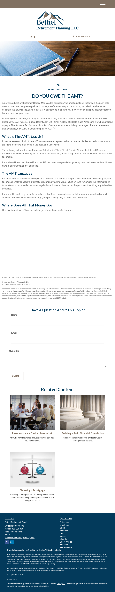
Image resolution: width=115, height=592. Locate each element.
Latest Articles (66, 541)
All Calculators (66, 547)
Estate (62, 527)
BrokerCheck (55, 550)
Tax (61, 533)
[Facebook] (34, 36)
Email (14, 332)
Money (63, 536)
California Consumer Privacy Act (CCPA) (78, 568)
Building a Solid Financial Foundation (83, 433)
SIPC (63, 583)
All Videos (64, 544)
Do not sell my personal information (52, 570)
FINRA (59, 583)
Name (14, 314)
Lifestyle (63, 539)
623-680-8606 (83, 36)
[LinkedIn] (31, 36)
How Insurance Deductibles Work (32, 433)
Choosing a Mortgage (32, 490)
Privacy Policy (12, 579)
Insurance (64, 530)
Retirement (64, 522)
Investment (64, 524)
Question (14, 350)
